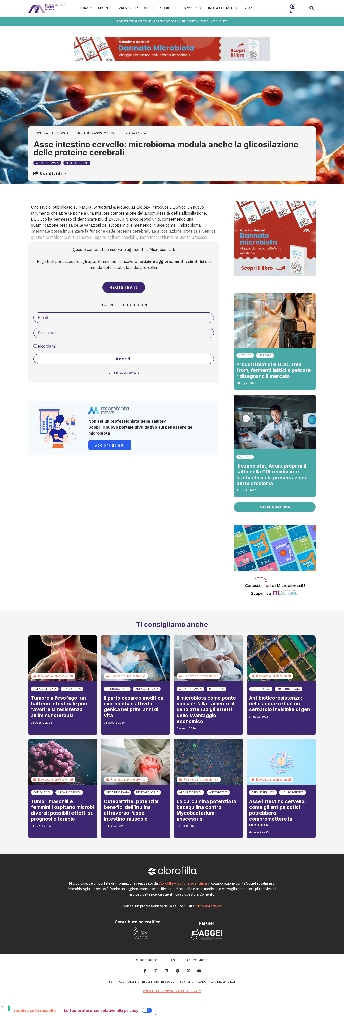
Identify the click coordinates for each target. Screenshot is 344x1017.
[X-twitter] (188, 971)
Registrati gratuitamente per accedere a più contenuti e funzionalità (172, 21)
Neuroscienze (77, 163)
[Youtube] (199, 971)
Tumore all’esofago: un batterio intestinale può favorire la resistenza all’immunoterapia (59, 706)
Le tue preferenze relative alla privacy (101, 1010)
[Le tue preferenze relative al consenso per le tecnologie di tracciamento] (9, 1008)
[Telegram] (177, 971)
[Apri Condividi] (65, 173)
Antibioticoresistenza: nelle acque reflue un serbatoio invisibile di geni (280, 704)
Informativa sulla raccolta (31, 1010)
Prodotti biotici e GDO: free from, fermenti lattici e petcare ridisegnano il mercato (273, 370)
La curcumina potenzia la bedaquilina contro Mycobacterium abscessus (206, 810)
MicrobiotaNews (208, 906)
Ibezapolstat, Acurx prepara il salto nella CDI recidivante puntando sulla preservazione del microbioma (272, 474)
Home (37, 133)
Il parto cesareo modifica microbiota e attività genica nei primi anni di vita (133, 706)
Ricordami (46, 346)
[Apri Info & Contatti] (236, 8)
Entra (292, 12)
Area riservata (57, 133)
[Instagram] (155, 971)
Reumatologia (147, 792)
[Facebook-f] (144, 971)
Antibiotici (261, 689)
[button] (312, 8)
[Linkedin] (166, 971)
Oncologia (72, 689)
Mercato (265, 355)
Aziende (245, 355)
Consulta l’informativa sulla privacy (172, 991)
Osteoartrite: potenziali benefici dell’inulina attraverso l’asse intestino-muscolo (132, 810)
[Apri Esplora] (91, 8)
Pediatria (216, 689)
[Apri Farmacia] (200, 8)
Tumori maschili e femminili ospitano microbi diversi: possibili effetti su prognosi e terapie (62, 810)
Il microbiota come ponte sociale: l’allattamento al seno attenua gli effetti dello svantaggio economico (206, 709)
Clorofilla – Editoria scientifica (183, 883)
